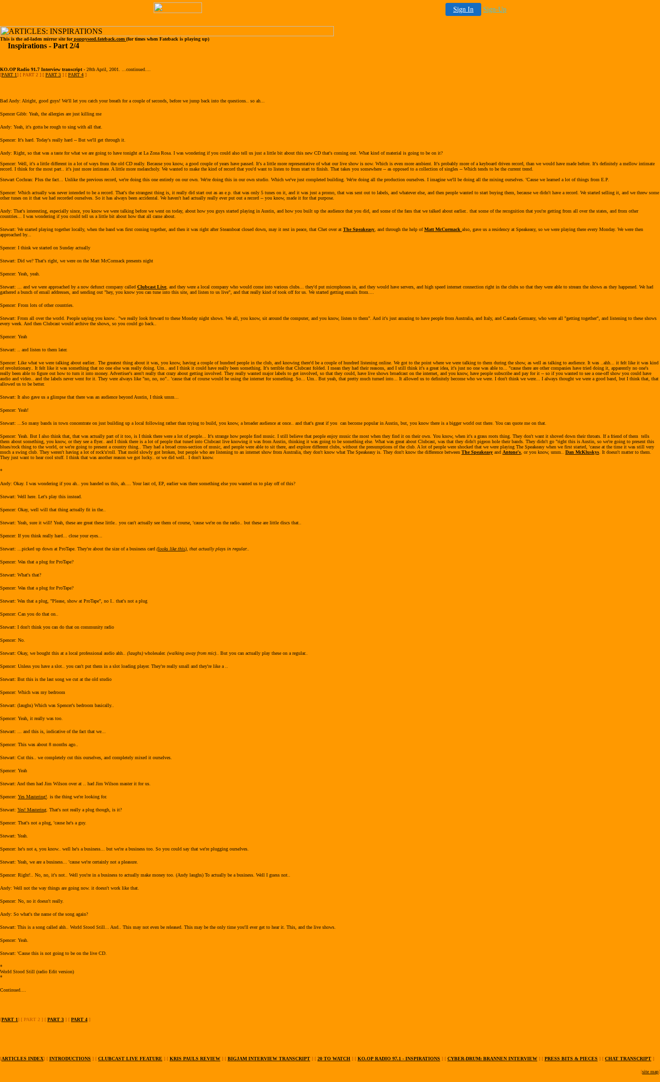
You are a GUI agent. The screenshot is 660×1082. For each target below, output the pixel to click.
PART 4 (76, 74)
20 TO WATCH (333, 1058)
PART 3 (53, 74)
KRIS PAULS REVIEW (195, 1058)
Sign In (463, 9)
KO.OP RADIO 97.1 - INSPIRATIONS (399, 1058)
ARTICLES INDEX (22, 1058)
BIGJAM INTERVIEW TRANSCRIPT (269, 1058)
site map (650, 1071)
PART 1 (9, 74)
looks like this (171, 548)
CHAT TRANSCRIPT (628, 1058)
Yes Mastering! (32, 796)
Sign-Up (494, 9)
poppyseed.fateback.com (99, 39)
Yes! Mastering (31, 809)
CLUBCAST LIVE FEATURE (130, 1058)
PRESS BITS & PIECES (571, 1058)
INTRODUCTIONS (70, 1058)
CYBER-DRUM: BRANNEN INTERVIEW (492, 1058)
